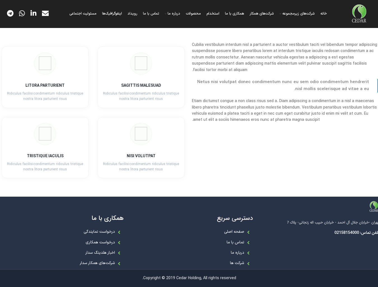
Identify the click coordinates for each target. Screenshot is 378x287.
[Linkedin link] (33, 14)
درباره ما (237, 253)
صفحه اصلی (234, 232)
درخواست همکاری (100, 242)
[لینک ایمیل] (45, 14)
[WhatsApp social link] (22, 14)
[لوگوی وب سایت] (359, 14)
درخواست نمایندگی (99, 232)
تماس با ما (235, 242)
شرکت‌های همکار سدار (97, 263)
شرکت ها (237, 263)
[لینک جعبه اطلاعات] (141, 77)
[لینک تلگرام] (10, 14)
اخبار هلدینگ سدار (100, 253)
